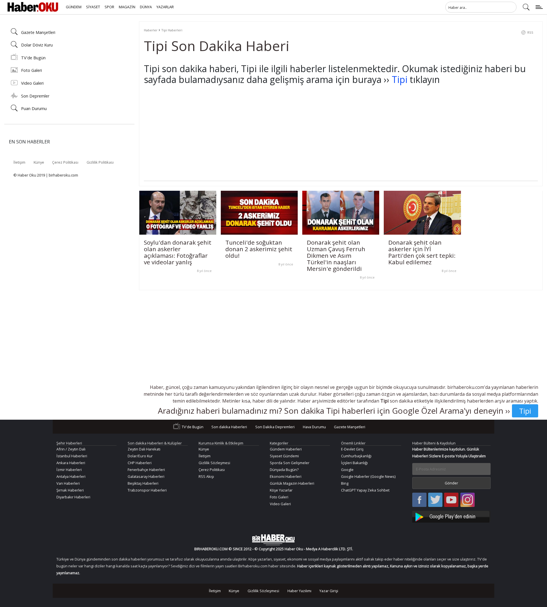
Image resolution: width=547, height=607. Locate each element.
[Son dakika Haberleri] (273, 539)
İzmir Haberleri (69, 469)
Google (347, 469)
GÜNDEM (73, 6)
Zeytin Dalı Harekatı (144, 449)
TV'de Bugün (33, 57)
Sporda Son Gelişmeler (289, 462)
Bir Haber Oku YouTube (451, 500)
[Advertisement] (315, 141)
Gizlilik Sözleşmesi (214, 462)
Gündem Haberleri (286, 449)
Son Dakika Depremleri (275, 426)
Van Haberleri (68, 483)
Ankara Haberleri (70, 462)
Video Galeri (32, 83)
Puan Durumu (34, 108)
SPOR (109, 6)
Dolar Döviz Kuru (37, 45)
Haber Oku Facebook (419, 500)
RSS (530, 32)
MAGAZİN (127, 6)
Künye (39, 162)
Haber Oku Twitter (435, 500)
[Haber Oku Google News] (451, 516)
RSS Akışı (206, 476)
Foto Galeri (31, 70)
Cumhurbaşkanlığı (356, 455)
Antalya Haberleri (70, 476)
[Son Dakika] (32, 7)
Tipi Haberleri (171, 30)
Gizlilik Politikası (100, 162)
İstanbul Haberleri (71, 455)
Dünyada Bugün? (284, 469)
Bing (344, 483)
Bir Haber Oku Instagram (467, 500)
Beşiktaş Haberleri (143, 483)
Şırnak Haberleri (70, 490)
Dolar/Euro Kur (140, 455)
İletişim (19, 162)
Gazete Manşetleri (38, 32)
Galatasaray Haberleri (146, 476)
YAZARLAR (165, 6)
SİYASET (93, 6)
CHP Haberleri (140, 462)
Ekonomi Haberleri (285, 476)
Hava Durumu (314, 426)
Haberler (151, 30)
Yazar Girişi (328, 590)
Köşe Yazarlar (281, 490)
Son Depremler (35, 96)
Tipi (399, 79)
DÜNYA (146, 6)
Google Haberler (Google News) (368, 476)
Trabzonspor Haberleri (147, 490)
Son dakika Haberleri (229, 426)
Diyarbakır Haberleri (73, 497)
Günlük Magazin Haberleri (292, 483)
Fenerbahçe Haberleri (146, 469)
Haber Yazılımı (299, 590)
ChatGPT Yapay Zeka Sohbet (365, 490)
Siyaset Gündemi (284, 455)
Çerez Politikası (65, 162)
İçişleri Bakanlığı (354, 462)
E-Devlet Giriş (352, 449)
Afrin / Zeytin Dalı (70, 449)
